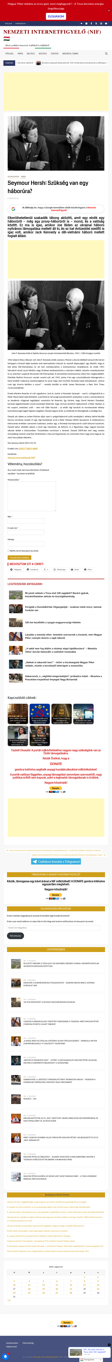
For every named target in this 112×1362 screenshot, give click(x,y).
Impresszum (20, 23)
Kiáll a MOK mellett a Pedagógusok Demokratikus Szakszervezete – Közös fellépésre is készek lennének (55, 850)
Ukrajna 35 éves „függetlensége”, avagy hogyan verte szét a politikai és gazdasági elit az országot (46, 1202)
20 (57, 1289)
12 (43, 1285)
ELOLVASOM (56, 16)
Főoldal (9, 53)
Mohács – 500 (29, 1099)
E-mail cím (13, 528)
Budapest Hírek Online (57, 1195)
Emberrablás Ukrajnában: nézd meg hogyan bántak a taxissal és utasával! (37, 1231)
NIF (24, 961)
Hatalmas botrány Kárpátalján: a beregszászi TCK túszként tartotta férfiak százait (41, 1241)
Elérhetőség (28, 1343)
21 (71, 1289)
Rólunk (8, 23)
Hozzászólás (14, 479)
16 (98, 1285)
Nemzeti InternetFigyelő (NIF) (45, 1357)
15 (84, 1285)
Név (10, 516)
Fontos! (54, 53)
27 (57, 1292)
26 (43, 1292)
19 (43, 1289)
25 (29, 1292)
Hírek (20, 53)
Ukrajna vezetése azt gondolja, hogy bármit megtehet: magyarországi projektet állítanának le (45, 1226)
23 (98, 1289)
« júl (9, 1300)
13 (57, 1285)
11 (29, 1285)
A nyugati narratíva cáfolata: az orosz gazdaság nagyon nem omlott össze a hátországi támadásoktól (48, 1207)
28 (71, 1292)
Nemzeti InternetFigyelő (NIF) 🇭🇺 (52, 35)
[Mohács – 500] (16, 1099)
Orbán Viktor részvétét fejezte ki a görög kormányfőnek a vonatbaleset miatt (67, 855)
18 (29, 1289)
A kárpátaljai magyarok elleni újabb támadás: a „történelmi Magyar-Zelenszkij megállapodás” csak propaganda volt (55, 1246)
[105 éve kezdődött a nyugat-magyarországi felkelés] (16, 1002)
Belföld (31, 53)
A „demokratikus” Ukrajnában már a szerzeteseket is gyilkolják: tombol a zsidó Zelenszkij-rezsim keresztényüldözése (55, 1212)
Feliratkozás (15, 935)
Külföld (43, 53)
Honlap (11, 539)
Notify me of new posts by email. (24, 550)
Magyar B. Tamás (70, 53)
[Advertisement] (56, 91)
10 (14, 1285)
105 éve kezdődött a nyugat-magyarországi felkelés (49, 1002)
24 (14, 1292)
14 (71, 1285)
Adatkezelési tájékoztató (12, 1345)
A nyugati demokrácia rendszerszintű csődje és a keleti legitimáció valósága (38, 1236)
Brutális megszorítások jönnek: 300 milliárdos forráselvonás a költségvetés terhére (54, 62)
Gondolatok (13, 176)
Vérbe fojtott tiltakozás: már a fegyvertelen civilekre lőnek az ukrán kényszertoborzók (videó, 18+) (48, 1251)
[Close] (109, 10)
